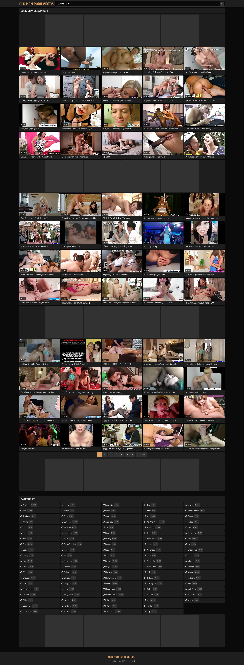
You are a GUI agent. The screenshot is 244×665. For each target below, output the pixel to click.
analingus (29, 516)
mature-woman (114, 594)
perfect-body (154, 566)
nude (151, 510)
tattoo (193, 521)
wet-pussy (195, 589)
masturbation (113, 578)
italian (110, 510)
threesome (195, 533)
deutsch (29, 594)
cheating (29, 578)
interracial (112, 505)
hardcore (70, 606)
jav (109, 527)
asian (27, 527)
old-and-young (155, 521)
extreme (70, 527)
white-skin (194, 594)
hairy (69, 589)
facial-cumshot (72, 544)
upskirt (193, 555)
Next (144, 455)
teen (192, 527)
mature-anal (113, 589)
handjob (70, 600)
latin (110, 555)
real (151, 572)
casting (28, 566)
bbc (27, 538)
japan (110, 516)
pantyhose (153, 550)
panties (152, 544)
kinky (110, 533)
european (70, 521)
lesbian (111, 561)
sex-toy (152, 606)
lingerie (111, 566)
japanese (111, 521)
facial (69, 538)
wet (192, 583)
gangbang (71, 561)
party (151, 555)
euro (68, 516)
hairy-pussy (71, 594)
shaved (193, 505)
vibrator (193, 561)
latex (110, 550)
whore (193, 600)
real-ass (153, 578)
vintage (193, 566)
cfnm (27, 572)
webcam (194, 578)
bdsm (28, 550)
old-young (153, 527)
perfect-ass (154, 561)
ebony (69, 505)
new (151, 505)
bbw (27, 544)
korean (110, 544)
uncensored (195, 550)
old (151, 516)
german (70, 566)
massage (111, 572)
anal (27, 510)
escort (69, 510)
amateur (29, 505)
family (69, 550)
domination (30, 611)
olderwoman (154, 538)
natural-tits (112, 611)
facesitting (70, 533)
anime (28, 521)
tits (192, 538)
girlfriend (70, 572)
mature (111, 583)
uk (192, 544)
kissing (110, 538)
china (27, 583)
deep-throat (30, 589)
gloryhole (70, 583)
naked (110, 600)
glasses (69, 578)
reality (152, 589)
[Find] (222, 4)
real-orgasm (154, 583)
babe (27, 533)
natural (111, 606)
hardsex (70, 611)
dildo (28, 600)
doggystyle (30, 606)
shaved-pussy (196, 510)
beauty (28, 555)
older (151, 533)
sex (151, 600)
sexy (151, 611)
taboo (193, 516)
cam (27, 561)
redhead (152, 594)
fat (68, 555)
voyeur (193, 572)
